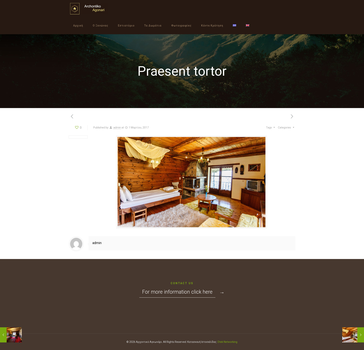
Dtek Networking (227, 341)
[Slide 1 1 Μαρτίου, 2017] (353, 334)
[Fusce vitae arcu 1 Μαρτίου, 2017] (11, 334)
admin (117, 127)
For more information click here (177, 292)
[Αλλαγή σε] (234, 25)
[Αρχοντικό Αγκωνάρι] (89, 8)
